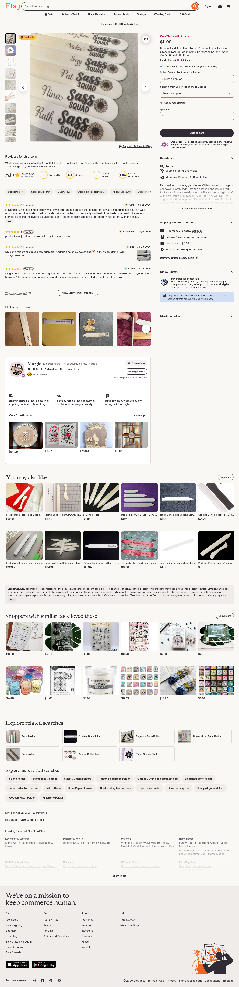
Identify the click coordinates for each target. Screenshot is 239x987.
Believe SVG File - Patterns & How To (86, 842)
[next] (146, 329)
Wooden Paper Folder (23, 799)
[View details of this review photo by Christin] (59, 329)
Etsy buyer (129, 231)
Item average (27, 173)
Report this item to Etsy (137, 146)
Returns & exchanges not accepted (186, 237)
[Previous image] (23, 87)
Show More (119, 875)
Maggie (34, 363)
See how (208, 298)
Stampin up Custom (46, 780)
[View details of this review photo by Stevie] (96, 329)
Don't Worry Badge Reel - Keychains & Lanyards (29, 844)
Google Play (44, 964)
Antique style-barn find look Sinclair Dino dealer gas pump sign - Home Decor (204, 852)
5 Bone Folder (18, 780)
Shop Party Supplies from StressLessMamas (195, 868)
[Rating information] (28, 369)
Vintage (141, 14)
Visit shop (139, 415)
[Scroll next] (150, 192)
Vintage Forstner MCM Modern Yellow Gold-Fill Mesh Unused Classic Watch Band (148, 844)
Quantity (165, 109)
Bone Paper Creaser (82, 789)
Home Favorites (96, 14)
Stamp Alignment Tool (212, 789)
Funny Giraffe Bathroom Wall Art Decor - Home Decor (204, 844)
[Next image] (145, 87)
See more (225, 477)
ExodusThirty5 (168, 60)
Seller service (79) (40, 191)
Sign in (208, 6)
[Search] (195, 6)
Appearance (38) (122, 191)
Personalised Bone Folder (116, 780)
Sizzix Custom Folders (79, 780)
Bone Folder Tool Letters (25, 789)
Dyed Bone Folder (151, 789)
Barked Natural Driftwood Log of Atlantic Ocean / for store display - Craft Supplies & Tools (32, 870)
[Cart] (228, 6)
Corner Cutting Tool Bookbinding (159, 780)
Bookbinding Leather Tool (117, 789)
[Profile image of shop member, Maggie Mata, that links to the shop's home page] (29, 374)
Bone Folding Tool (180, 789)
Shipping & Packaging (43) (91, 191)
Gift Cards (185, 14)
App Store (17, 964)
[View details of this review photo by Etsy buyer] (133, 329)
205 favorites (40, 812)
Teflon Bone (55, 789)
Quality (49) (64, 191)
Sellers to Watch (71, 14)
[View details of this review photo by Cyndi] (22, 329)
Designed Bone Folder (200, 780)
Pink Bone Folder (54, 799)
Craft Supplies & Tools (127, 24)
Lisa (132, 246)
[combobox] (106, 6)
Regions (228, 980)
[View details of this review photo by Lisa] (144, 255)
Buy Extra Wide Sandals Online (140, 866)
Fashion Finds (121, 14)
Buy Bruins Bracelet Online (80, 866)
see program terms (195, 287)
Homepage (106, 24)
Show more (225, 615)
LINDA (132, 268)
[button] (136, 371)
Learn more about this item (197, 208)
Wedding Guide (162, 14)
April (131, 204)
